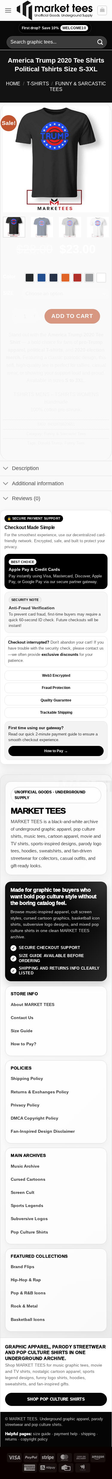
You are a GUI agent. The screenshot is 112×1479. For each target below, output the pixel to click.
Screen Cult (22, 1192)
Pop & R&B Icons (28, 1293)
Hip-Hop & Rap (26, 1279)
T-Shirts (38, 83)
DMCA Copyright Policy (34, 1118)
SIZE (8, 293)
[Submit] (100, 42)
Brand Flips (22, 1266)
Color (9, 276)
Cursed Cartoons (28, 1179)
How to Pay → (56, 751)
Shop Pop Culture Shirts (56, 1399)
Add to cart (72, 316)
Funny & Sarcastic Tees (65, 434)
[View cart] (102, 10)
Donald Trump (50, 443)
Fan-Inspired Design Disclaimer (43, 1131)
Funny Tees (75, 443)
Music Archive (25, 1166)
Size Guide (22, 1030)
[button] (8, 10)
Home (13, 83)
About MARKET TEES (32, 1004)
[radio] (29, 277)
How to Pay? (23, 1043)
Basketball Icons (28, 1319)
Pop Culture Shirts (29, 1232)
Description (25, 468)
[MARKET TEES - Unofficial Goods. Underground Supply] (55, 10)
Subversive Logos (29, 1218)
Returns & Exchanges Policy (40, 1091)
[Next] (99, 159)
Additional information (38, 483)
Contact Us (22, 1017)
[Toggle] (6, 469)
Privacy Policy (25, 1105)
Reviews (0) (26, 498)
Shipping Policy (27, 1078)
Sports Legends (27, 1205)
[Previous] (12, 159)
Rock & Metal (24, 1306)
